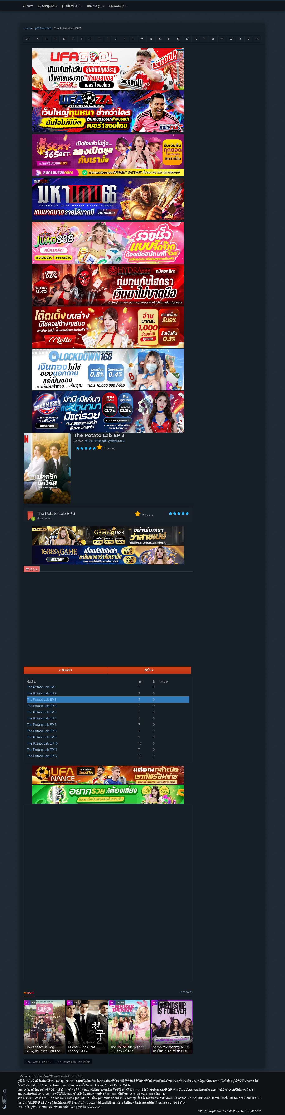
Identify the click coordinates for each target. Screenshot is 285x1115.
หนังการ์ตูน (94, 6)
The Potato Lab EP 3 (56, 513)
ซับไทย (89, 441)
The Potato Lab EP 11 (42, 750)
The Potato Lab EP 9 (42, 737)
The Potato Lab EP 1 (41, 687)
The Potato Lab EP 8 (42, 731)
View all (188, 991)
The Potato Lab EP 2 (41, 693)
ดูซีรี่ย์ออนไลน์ (71, 6)
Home (28, 28)
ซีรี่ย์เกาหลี (100, 441)
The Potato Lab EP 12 (42, 756)
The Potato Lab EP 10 (42, 743)
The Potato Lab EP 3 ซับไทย (73, 1061)
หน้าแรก (28, 6)
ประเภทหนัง (117, 6)
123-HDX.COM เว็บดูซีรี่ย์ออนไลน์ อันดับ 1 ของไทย (53, 1076)
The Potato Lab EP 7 (41, 725)
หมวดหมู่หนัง (46, 6)
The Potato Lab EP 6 (42, 718)
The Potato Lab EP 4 (42, 706)
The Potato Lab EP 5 (41, 712)
